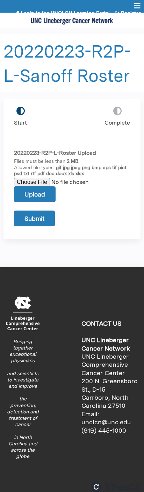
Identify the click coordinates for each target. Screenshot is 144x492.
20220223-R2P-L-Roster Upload (55, 152)
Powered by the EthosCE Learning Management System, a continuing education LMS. (116, 487)
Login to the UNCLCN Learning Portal (65, 13)
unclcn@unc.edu (106, 422)
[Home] (72, 19)
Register (131, 13)
